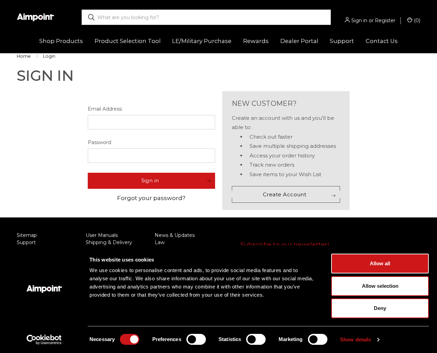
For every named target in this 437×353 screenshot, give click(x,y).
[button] (151, 180)
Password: (100, 142)
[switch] (196, 339)
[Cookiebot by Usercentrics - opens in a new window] (44, 340)
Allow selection (380, 286)
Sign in (359, 20)
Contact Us (382, 41)
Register (385, 20)
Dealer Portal (299, 41)
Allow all (380, 263)
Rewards (256, 41)
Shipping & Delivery (109, 242)
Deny (380, 308)
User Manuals (102, 235)
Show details (355, 339)
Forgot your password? (151, 198)
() (416, 20)
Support (26, 242)
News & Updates (175, 235)
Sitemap (27, 235)
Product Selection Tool (128, 41)
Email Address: (105, 109)
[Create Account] (286, 194)
